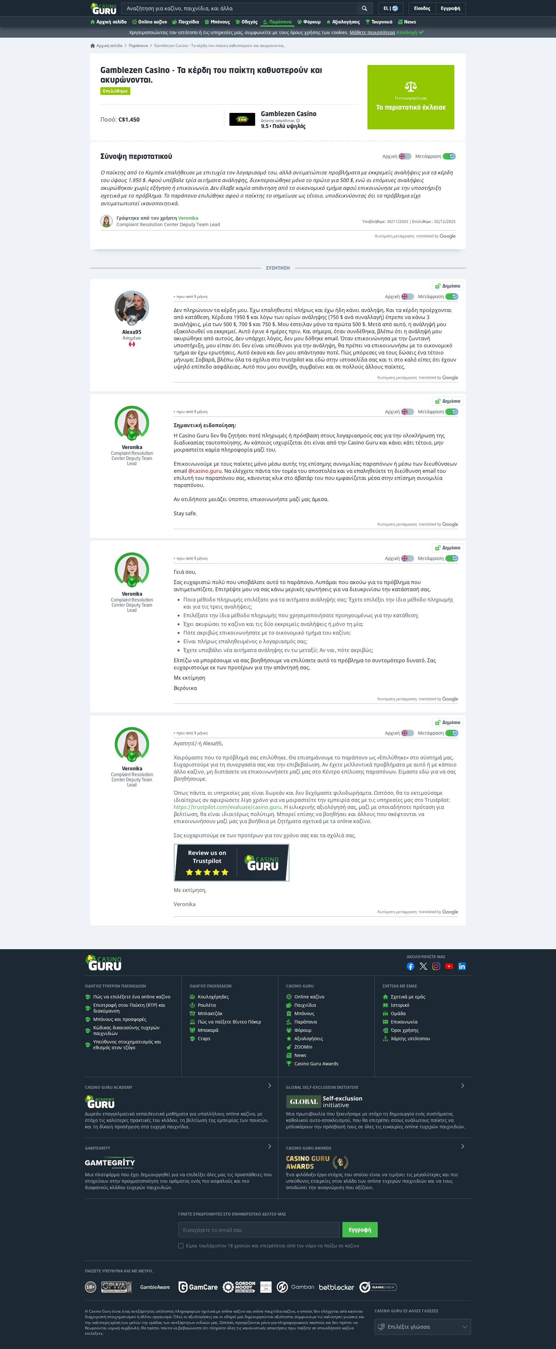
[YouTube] (449, 966)
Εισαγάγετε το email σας (204, 1225)
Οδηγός (250, 22)
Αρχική (390, 156)
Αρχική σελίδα (112, 22)
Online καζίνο (152, 22)
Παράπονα (280, 22)
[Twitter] (423, 966)
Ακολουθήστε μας (426, 956)
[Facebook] (410, 966)
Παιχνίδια (189, 22)
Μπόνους (220, 22)
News (410, 22)
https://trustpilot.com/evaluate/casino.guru (228, 807)
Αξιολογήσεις (346, 22)
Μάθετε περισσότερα (372, 32)
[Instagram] (436, 966)
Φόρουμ (312, 22)
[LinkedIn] (462, 966)
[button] (423, 1327)
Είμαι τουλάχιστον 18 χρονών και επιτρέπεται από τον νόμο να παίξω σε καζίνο (272, 1246)
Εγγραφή (360, 1229)
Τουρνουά (382, 22)
